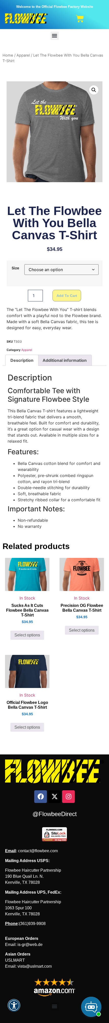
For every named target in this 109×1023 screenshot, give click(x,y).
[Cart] (80, 19)
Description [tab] (21, 360)
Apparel (23, 55)
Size (15, 268)
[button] (54, 36)
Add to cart (67, 296)
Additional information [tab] (65, 360)
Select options (27, 635)
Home (8, 55)
